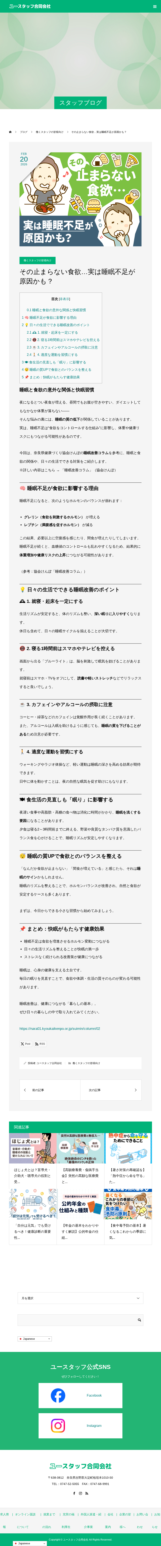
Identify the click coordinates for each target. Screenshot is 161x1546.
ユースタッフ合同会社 (49, 1063)
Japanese (28, 1338)
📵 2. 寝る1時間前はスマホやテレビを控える (63, 340)
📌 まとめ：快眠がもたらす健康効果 (51, 377)
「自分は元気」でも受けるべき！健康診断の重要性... (32, 1231)
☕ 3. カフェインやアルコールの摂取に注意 (62, 347)
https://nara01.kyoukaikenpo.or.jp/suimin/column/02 (59, 1029)
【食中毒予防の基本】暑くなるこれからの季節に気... (127, 1231)
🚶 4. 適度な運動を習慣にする (52, 354)
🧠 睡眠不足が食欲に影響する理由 (49, 317)
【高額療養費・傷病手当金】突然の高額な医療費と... (80, 1176)
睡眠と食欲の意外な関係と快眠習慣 (56, 310)
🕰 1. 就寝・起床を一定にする (52, 332)
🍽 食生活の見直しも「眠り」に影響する (54, 362)
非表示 (64, 299)
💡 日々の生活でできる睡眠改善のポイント (56, 325)
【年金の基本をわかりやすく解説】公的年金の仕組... (80, 1231)
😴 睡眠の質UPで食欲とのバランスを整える (56, 369)
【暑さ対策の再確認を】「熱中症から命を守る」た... (127, 1176)
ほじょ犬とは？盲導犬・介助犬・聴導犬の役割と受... (32, 1176)
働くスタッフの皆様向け (37, 260)
